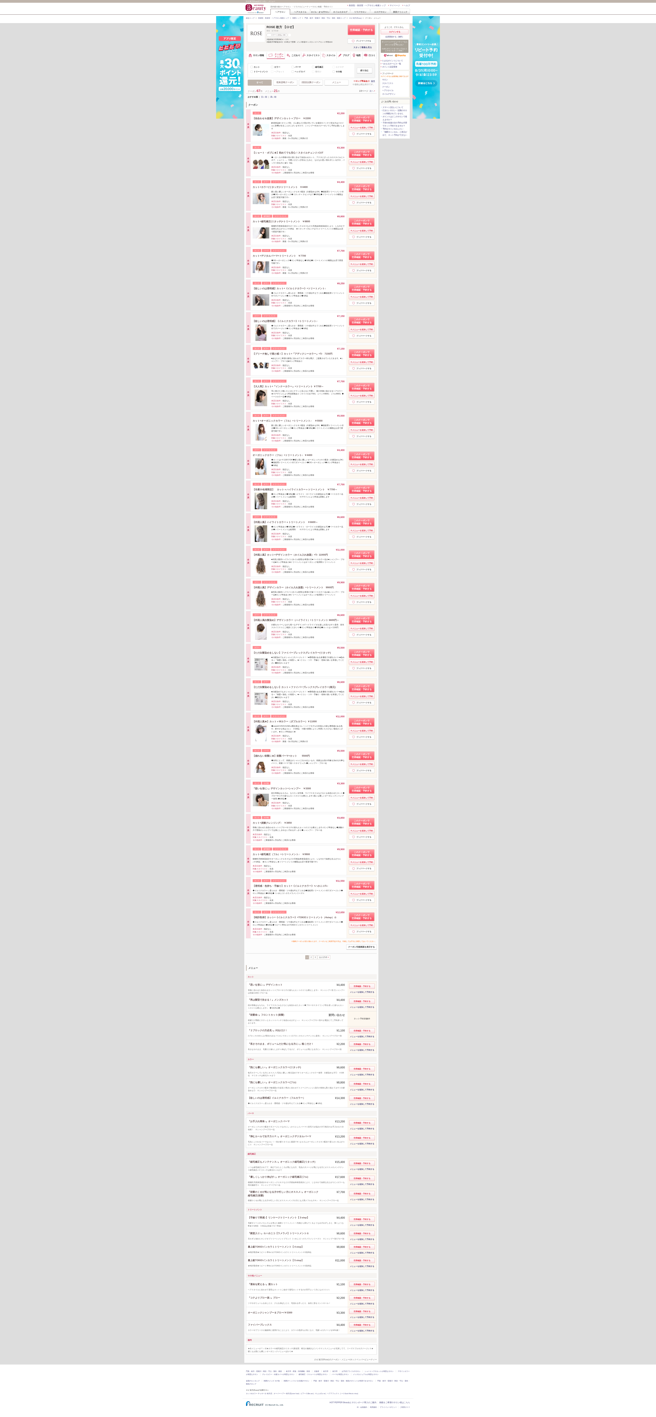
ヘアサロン (280, 12)
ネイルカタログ (340, 12)
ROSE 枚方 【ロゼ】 (280, 27)
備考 (373, 81)
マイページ (395, 5)
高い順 (273, 97)
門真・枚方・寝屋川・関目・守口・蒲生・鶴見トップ (325, 18)
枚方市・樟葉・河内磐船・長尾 (298, 1371)
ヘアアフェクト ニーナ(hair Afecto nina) (342, 1393)
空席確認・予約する (361, 29)
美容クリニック (400, 12)
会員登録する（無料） (394, 37)
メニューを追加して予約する (362, 992)
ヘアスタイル (300, 12)
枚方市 (325, 1371)
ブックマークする (363, 41)
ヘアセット (279, 72)
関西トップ (296, 18)
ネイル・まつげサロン (320, 12)
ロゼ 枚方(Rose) (355, 18)
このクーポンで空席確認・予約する (362, 119)
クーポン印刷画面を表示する (361, 947)
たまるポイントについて (392, 60)
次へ (372, 91)
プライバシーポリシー (388, 1407)
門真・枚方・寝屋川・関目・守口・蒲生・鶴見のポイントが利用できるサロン (343, 1381)
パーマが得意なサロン (340, 1374)
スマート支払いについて (392, 107)
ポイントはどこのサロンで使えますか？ (394, 118)
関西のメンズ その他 (272, 1381)
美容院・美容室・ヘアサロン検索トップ (367, 5)
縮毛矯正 (319, 67)
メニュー (336, 82)
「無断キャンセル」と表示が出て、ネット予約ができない (394, 133)
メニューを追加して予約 (362, 128)
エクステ (340, 67)
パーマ (298, 67)
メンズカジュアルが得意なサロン (366, 1374)
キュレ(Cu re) (320, 1393)
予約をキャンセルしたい (392, 129)
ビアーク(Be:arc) (307, 1393)
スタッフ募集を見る (362, 47)
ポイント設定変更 (389, 67)
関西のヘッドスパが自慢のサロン (296, 1381)
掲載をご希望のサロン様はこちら (394, 1402)
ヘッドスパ (300, 72)
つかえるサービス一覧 (391, 64)
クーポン (386, 87)
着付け (318, 72)
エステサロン (380, 12)
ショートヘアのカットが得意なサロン (379, 1371)
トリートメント (261, 72)
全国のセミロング (253, 1381)
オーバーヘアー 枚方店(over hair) (286, 1393)
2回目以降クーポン (311, 82)
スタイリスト (387, 83)
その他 (339, 72)
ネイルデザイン (388, 94)
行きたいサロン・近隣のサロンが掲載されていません (394, 112)
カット (257, 67)
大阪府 (316, 1371)
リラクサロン (360, 12)
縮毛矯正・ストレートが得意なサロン (313, 1374)
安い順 (264, 97)
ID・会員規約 (362, 1407)
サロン (385, 79)
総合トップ (250, 18)
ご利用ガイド (405, 1407)
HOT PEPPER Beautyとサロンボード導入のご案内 (353, 1402)
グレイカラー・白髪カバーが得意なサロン (278, 1374)
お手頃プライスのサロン (351, 1371)
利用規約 (373, 1407)
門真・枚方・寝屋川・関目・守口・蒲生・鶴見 (264, 1371)
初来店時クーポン (285, 82)
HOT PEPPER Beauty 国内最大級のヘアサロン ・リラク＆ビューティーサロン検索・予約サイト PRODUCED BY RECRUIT (256, 8)
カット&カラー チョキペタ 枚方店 (259, 1393)
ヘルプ (407, 5)
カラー (277, 67)
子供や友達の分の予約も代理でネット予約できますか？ (394, 124)
